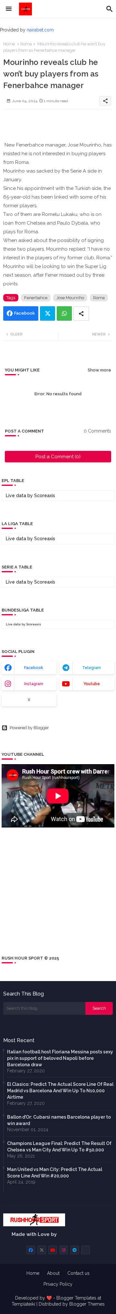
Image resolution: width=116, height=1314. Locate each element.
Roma (26, 43)
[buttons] (30, 1250)
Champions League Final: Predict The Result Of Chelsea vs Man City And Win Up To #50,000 (59, 1146)
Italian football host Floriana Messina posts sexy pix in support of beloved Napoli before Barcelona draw (60, 1058)
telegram (91, 668)
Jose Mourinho (70, 297)
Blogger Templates (76, 1298)
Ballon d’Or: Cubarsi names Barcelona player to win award (59, 1120)
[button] (109, 9)
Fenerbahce (35, 297)
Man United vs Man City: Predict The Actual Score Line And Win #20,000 (54, 1172)
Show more (99, 370)
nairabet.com (40, 29)
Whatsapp (64, 313)
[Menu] (8, 9)
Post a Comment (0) (58, 457)
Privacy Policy (58, 1284)
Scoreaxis (44, 495)
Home (9, 43)
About (53, 1273)
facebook (33, 668)
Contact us (78, 1273)
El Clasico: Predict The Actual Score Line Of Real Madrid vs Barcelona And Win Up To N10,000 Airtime (60, 1091)
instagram (33, 684)
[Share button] (81, 313)
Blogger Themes (87, 1304)
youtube (91, 684)
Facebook (24, 313)
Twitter (47, 313)
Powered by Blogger (29, 727)
